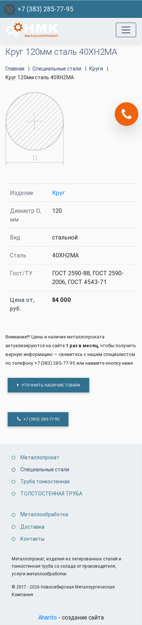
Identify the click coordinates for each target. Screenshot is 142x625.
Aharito (47, 617)
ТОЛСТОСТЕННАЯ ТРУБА (51, 493)
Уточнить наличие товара (50, 385)
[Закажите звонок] (126, 114)
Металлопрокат (39, 457)
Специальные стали (44, 469)
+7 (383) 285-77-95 (45, 9)
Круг (58, 192)
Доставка (32, 527)
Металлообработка (44, 514)
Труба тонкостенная (45, 481)
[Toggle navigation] (126, 30)
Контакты (32, 539)
